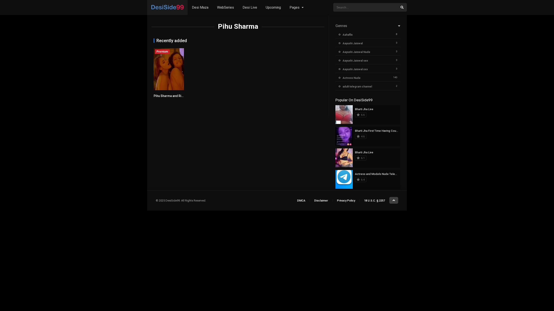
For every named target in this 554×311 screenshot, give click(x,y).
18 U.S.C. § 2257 (374, 200)
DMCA (301, 200)
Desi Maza (200, 7)
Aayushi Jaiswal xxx (355, 69)
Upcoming (273, 7)
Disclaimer (321, 200)
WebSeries (225, 7)
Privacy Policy (346, 200)
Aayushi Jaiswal (353, 43)
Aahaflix (348, 34)
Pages (295, 7)
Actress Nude (352, 77)
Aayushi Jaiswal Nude (356, 52)
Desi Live (250, 7)
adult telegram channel (357, 86)
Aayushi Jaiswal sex (355, 60)
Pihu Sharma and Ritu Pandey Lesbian (180, 96)
